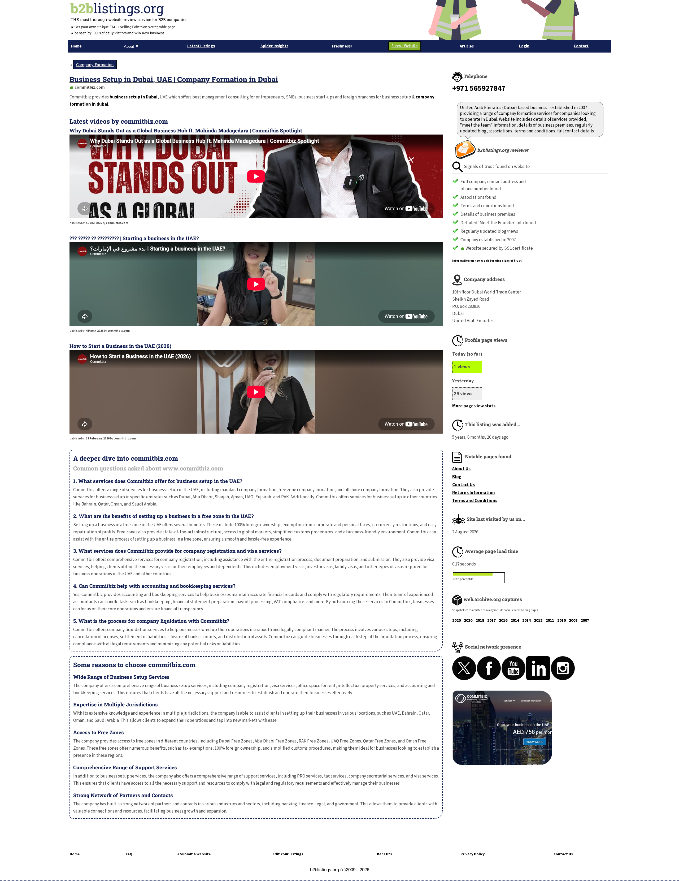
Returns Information (473, 493)
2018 (480, 620)
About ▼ (131, 46)
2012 (538, 620)
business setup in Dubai (134, 97)
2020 (456, 620)
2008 (573, 620)
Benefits (384, 854)
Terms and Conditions (474, 501)
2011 (550, 620)
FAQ (129, 854)
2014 (515, 620)
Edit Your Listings (288, 854)
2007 (585, 620)
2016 (503, 620)
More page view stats (473, 406)
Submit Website (404, 46)
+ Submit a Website (194, 854)
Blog (457, 477)
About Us (461, 469)
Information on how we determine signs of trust (487, 261)
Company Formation (95, 64)
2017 (491, 620)
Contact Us (463, 485)
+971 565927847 (479, 88)
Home (75, 854)
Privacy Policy (472, 854)
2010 (561, 620)
